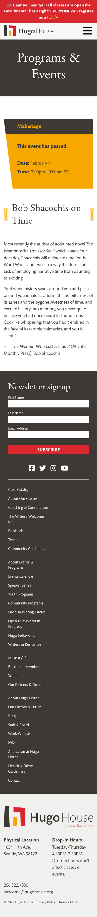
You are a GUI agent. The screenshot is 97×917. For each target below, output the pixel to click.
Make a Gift (17, 657)
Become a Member (24, 666)
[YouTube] (64, 468)
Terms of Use (68, 902)
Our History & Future (25, 707)
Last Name (15, 413)
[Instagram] (53, 468)
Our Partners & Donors (26, 684)
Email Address (18, 428)
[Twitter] (42, 468)
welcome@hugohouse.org (28, 892)
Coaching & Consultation (28, 507)
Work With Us (19, 733)
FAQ (11, 742)
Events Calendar (20, 576)
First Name (16, 397)
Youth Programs (21, 594)
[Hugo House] (48, 816)
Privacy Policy (46, 902)
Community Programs (25, 603)
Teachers (15, 539)
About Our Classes (23, 498)
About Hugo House (24, 698)
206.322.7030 (16, 885)
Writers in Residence (24, 644)
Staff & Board (18, 724)
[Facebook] (32, 468)
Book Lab (15, 530)
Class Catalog (18, 489)
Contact (14, 780)
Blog (12, 716)
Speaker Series (19, 585)
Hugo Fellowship (21, 635)
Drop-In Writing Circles (27, 612)
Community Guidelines (26, 548)
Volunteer (16, 675)
